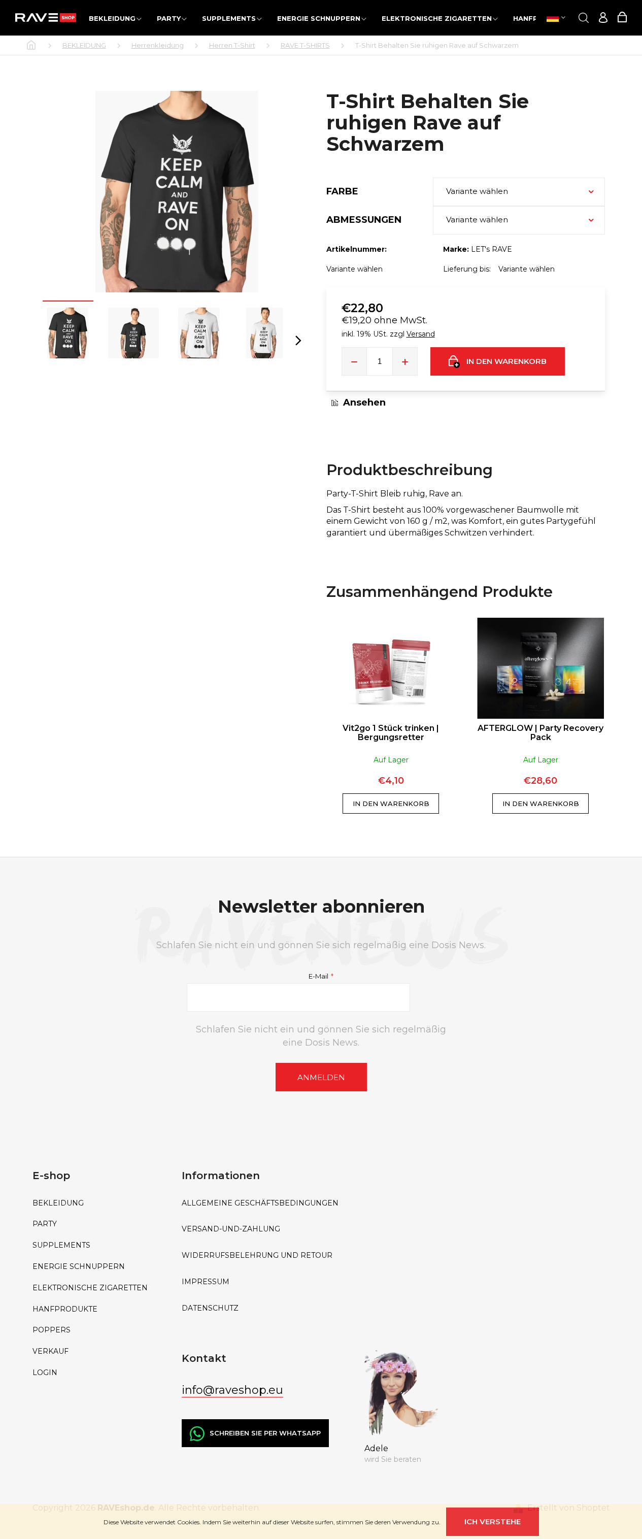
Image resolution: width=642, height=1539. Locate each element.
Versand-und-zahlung (231, 1229)
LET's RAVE (491, 249)
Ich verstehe (492, 1521)
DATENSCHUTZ (210, 1308)
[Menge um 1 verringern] (354, 361)
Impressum (205, 1282)
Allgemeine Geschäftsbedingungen (260, 1203)
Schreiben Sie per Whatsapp (265, 1433)
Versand (421, 334)
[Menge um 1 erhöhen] (405, 361)
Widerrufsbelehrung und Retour (257, 1255)
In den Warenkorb (506, 361)
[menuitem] (115, 18)
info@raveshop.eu (232, 1390)
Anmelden (321, 1077)
